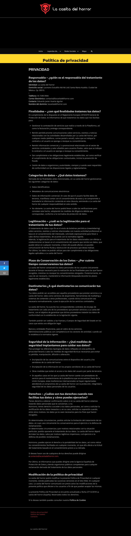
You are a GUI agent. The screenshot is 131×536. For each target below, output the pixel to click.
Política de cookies (38, 514)
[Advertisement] (65, 33)
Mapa (84, 51)
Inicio (41, 51)
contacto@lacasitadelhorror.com (44, 456)
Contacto (34, 516)
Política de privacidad (39, 512)
